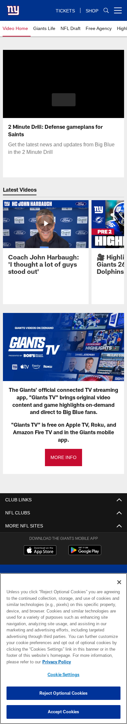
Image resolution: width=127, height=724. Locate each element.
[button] (63, 99)
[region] (63, 648)
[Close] (119, 582)
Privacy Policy (55, 661)
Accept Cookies (63, 711)
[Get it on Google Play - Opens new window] (84, 553)
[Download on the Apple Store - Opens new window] (40, 550)
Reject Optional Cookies (63, 693)
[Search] (106, 10)
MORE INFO (63, 457)
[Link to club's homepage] (13, 8)
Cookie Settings (63, 674)
